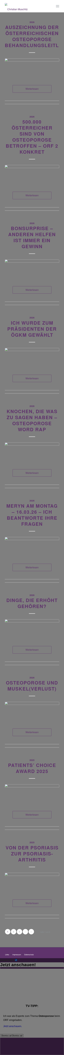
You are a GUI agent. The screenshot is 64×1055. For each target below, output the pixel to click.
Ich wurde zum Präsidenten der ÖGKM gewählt (32, 328)
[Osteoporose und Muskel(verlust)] (32, 712)
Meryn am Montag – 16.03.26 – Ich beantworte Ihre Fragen (32, 514)
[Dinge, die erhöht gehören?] (32, 629)
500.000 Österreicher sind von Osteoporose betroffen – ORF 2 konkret (32, 136)
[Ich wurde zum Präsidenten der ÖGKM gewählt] (32, 358)
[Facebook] (57, 951)
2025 (32, 760)
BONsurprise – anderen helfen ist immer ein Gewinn (32, 237)
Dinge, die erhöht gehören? (32, 603)
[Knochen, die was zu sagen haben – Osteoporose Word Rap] (32, 452)
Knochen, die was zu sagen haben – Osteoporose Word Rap (32, 420)
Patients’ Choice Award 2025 (32, 768)
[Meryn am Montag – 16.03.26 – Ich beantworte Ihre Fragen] (32, 547)
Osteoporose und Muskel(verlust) (32, 685)
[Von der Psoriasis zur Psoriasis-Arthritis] (32, 883)
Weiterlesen (32, 89)
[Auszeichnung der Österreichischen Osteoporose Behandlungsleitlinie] (32, 68)
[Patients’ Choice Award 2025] (32, 794)
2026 (32, 22)
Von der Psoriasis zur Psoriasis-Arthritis (32, 853)
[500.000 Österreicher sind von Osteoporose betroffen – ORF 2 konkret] (32, 175)
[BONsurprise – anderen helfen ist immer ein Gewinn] (32, 269)
